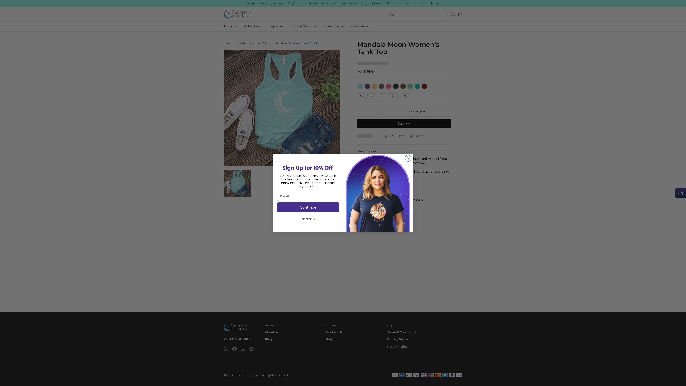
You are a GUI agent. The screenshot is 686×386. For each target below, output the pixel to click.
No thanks (308, 219)
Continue (308, 207)
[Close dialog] (408, 158)
